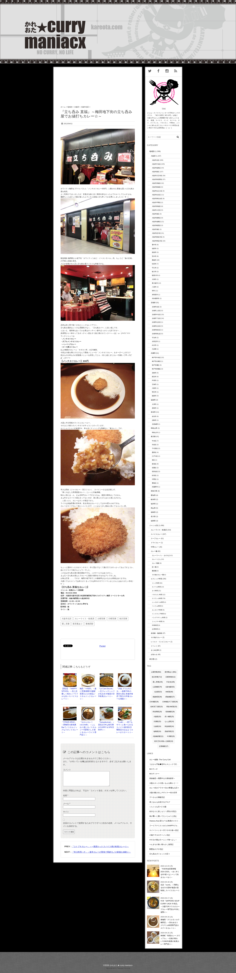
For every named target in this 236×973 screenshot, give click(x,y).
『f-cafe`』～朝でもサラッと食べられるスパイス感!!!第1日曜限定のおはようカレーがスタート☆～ (124, 727)
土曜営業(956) (156, 672)
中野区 (154, 479)
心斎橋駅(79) (157, 687)
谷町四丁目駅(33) (156, 707)
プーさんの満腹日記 (157, 797)
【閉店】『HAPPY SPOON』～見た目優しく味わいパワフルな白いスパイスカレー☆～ (69, 694)
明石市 (154, 392)
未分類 (152, 659)
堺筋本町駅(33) (171, 707)
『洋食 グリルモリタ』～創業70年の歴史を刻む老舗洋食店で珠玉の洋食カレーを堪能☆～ (124, 694)
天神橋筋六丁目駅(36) (170, 702)
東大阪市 (155, 283)
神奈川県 (154, 491)
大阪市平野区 (156, 202)
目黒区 (154, 467)
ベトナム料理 (156, 606)
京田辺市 (155, 341)
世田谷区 (155, 471)
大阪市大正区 (156, 210)
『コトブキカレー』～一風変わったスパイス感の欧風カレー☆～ (100, 846)
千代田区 (155, 448)
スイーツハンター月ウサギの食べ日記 (164, 830)
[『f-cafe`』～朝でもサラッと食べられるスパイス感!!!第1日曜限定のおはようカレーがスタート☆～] (125, 708)
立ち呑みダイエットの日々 (159, 854)
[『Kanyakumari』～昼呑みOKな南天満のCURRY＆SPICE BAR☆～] (106, 708)
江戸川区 (155, 456)
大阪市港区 (155, 214)
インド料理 (155, 583)
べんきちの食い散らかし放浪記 (161, 844)
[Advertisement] (97, 84)
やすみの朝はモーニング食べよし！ (163, 840)
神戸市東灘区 (156, 369)
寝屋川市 (155, 275)
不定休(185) (170, 682)
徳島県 (153, 512)
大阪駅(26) (157, 716)
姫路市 (154, 396)
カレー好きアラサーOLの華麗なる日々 (164, 788)
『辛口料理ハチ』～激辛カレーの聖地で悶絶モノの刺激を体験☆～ (101, 852)
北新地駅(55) (170, 687)
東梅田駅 (89, 624)
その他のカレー (156, 637)
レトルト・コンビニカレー (160, 642)
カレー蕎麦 (155, 563)
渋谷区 (154, 444)
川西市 (154, 388)
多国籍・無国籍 (156, 633)
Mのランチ (153, 769)
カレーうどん (156, 559)
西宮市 (154, 376)
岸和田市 (155, 294)
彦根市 (154, 408)
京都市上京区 (156, 310)
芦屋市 (154, 380)
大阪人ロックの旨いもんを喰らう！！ (164, 783)
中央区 (154, 441)
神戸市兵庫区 (156, 361)
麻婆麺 (154, 571)
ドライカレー (155, 543)
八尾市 (154, 287)
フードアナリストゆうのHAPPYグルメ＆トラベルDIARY (171, 826)
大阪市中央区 (156, 164)
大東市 (154, 279)
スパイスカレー (156, 534)
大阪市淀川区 (156, 233)
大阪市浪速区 (156, 183)
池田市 (154, 248)
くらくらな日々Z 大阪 (157, 807)
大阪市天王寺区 (157, 175)
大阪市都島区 (156, 218)
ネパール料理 (156, 587)
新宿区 (154, 464)
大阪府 (153, 156)
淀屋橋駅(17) (163, 746)
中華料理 (155, 625)
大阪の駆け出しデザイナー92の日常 (163, 793)
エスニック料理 (156, 579)
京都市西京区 (156, 330)
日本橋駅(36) (154, 702)
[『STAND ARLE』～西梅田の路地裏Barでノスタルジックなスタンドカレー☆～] (70, 708)
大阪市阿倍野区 (157, 179)
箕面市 (154, 252)
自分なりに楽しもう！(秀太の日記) (162, 811)
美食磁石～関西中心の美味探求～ (162, 778)
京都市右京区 (156, 322)
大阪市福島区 (156, 168)
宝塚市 (154, 384)
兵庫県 (153, 353)
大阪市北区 (67, 619)
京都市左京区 (156, 326)
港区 (153, 460)
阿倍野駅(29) (157, 712)
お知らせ (154, 654)
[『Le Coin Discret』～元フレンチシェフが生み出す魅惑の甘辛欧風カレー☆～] (106, 674)
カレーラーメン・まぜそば (161, 555)
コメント (67, 770)
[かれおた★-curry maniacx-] (118, 1)
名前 (65, 795)
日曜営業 (112, 619)
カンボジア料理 (157, 610)
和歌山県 (154, 428)
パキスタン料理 (157, 594)
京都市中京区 (156, 314)
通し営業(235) (158, 682)
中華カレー (155, 547)
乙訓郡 (154, 349)
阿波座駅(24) (169, 726)
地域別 (152, 151)
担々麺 (154, 567)
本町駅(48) (169, 692)
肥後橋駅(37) (170, 697)
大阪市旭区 (155, 229)
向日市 (154, 345)
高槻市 (154, 260)
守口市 (154, 268)
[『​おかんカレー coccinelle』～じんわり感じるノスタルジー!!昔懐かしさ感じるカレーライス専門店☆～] (88, 708)
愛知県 (153, 495)
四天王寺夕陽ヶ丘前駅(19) (163, 741)
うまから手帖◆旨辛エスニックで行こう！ (165, 764)
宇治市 (154, 337)
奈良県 (153, 412)
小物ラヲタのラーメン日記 (159, 835)
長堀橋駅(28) (170, 712)
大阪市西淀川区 (157, 237)
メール (66, 804)
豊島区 (154, 483)
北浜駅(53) (158, 692)
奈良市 (154, 416)
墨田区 (154, 452)
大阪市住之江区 (157, 191)
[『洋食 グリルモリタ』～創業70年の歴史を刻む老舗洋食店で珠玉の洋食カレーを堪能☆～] (125, 674)
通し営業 (66, 624)
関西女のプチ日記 (156, 849)
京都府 (153, 303)
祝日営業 (123, 619)
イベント (154, 646)
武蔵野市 (155, 487)
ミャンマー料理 (157, 621)
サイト (66, 812)
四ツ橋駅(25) (169, 716)
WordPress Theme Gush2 (118, 968)
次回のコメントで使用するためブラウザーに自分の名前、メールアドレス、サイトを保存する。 (97, 824)
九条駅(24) (157, 726)
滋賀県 (153, 400)
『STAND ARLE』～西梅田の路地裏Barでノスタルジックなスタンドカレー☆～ (69, 727)
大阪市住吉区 (156, 195)
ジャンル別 (153, 525)
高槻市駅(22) (169, 731)
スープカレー (155, 538)
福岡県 (153, 521)
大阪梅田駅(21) (158, 736)
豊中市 (154, 244)
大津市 (154, 404)
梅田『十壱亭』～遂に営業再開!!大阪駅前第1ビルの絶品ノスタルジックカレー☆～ (88, 694)
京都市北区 (155, 307)
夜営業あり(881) (170, 672)
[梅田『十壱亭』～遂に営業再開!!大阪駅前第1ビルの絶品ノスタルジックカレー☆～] (88, 674)
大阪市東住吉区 (157, 198)
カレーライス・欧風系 (84, 619)
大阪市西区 (155, 171)
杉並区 (154, 475)
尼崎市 (154, 373)
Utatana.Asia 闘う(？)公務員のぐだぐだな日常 (167, 821)
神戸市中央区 (156, 357)
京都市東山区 (156, 333)
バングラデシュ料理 (158, 617)
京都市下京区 (156, 318)
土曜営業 (101, 619)
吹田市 (154, 264)
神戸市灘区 (155, 365)
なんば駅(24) (169, 721)
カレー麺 (154, 551)
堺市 (153, 290)
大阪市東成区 (156, 206)
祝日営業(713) (157, 677)
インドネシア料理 (158, 614)
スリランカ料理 (157, 598)
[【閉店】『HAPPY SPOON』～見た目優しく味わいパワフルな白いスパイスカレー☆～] (70, 674)
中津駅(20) (171, 736)
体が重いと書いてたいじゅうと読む (163, 816)
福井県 (153, 504)
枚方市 (154, 271)
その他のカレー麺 (158, 574)
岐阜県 (153, 499)
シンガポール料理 (158, 602)
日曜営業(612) (170, 677)
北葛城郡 (155, 424)
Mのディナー (154, 774)
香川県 (153, 516)
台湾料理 (155, 629)
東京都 (153, 436)
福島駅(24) (157, 731)
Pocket (102, 646)
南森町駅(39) (157, 697)
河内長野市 (155, 298)
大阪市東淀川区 (157, 241)
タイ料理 (155, 590)
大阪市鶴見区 (156, 225)
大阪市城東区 (156, 221)
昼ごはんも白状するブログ (159, 802)
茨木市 (154, 256)
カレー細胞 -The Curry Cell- (160, 760)
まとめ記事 (155, 650)
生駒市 (154, 420)
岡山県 (153, 508)
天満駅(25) (157, 721)
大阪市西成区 (156, 187)
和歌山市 (155, 432)
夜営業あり (77, 624)
